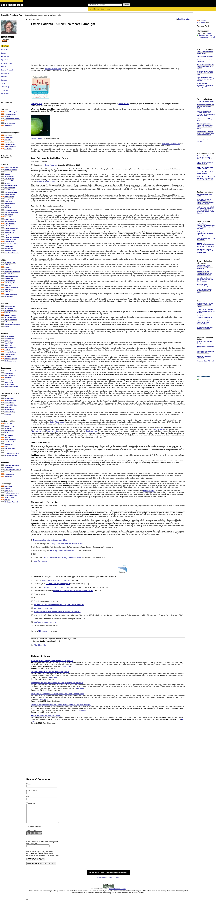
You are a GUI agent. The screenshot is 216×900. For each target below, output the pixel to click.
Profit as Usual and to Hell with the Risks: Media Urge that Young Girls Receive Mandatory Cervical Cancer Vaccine (205, 210)
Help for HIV (8, 269)
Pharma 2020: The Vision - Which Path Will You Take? (73, 591)
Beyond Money (9, 474)
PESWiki (7, 499)
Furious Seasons (10, 347)
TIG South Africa (10, 262)
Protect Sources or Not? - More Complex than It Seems (205, 290)
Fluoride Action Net (10, 185)
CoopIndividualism (10, 405)
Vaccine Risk (8, 308)
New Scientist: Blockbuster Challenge (56, 580)
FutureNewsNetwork (11, 386)
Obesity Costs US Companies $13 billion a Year (67, 544)
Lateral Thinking (9, 412)
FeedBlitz (209, 33)
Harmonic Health (10, 172)
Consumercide (9, 241)
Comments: (30, 803)
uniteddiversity (9, 430)
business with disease (53, 69)
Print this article (184, 19)
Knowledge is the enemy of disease (63, 551)
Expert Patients (148, 491)
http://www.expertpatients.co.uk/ (45, 622)
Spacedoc (7, 341)
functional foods (52, 431)
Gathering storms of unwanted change (203, 285)
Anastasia (7, 414)
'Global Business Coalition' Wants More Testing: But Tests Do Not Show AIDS (206, 178)
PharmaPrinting (158, 429)
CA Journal (8, 148)
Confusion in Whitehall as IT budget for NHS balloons (62, 557)
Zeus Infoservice (9, 176)
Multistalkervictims (10, 455)
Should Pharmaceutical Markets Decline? (46, 716)
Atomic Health (9, 219)
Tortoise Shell (9, 403)
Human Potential (7, 70)
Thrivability (8, 476)
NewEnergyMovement (11, 493)
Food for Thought (7, 63)
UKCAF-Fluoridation (11, 244)
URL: (28, 797)
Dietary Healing (36, 138)
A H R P (7, 349)
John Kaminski (9, 442)
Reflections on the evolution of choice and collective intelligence (204, 273)
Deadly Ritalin (9, 338)
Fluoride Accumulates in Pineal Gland (205, 60)
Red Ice (6, 446)
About (102, 9)
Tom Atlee (7, 139)
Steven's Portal (9, 384)
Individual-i (8, 407)
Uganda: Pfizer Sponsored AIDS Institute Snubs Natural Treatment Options (205, 157)
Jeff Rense (8, 428)
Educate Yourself (10, 371)
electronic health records (171, 144)
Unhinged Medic (9, 354)
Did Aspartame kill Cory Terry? (204, 119)
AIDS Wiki (7, 265)
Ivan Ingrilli (8, 135)
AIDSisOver (8, 292)
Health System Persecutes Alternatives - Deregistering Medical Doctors (57, 683)
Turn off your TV (9, 435)
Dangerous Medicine (11, 212)
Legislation (5, 73)
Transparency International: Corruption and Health (51, 540)
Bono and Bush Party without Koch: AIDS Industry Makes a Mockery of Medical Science (205, 201)
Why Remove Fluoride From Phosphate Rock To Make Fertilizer (205, 251)
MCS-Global (8, 208)
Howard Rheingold (10, 112)
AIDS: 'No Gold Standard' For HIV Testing (205, 167)
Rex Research (9, 373)
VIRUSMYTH (8, 289)
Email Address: (31, 790)
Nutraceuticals (37, 431)
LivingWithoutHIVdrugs (12, 271)
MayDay (7, 183)
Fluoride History (9, 187)
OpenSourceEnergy (10, 495)
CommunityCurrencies (11, 465)
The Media (4, 90)
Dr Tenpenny (8, 322)
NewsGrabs (5, 50)
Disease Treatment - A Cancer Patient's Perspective (50, 672)
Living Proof (8, 296)
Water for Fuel (9, 497)
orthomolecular (123, 104)
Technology (5, 87)
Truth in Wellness (10, 221)
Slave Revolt (8, 467)
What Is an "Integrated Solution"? (204, 356)
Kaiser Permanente (40, 561)
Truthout (7, 437)
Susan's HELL (9, 125)
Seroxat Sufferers (10, 352)
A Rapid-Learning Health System (58, 584)
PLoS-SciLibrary (9, 375)
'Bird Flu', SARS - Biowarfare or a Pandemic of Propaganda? (205, 85)
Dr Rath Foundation (11, 167)
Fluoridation (8, 248)
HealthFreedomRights (11, 237)
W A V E (7, 313)
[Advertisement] (52, 45)
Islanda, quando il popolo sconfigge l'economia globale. (205, 304)
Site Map (5, 46)
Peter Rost (7, 356)
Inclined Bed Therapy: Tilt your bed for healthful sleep (205, 106)
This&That (7, 285)
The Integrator (9, 232)
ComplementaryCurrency (12, 469)
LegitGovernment (10, 439)
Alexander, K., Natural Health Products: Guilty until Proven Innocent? (59, 605)
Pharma (4, 77)
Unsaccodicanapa (10, 114)
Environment (5, 56)
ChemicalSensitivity (11, 192)
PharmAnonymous (10, 358)
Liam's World (8, 217)
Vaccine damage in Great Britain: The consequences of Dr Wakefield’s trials (205, 133)
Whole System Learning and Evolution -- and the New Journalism (205, 279)
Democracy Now (9, 448)
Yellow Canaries (9, 226)
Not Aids (7, 267)
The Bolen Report (10, 250)
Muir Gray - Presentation (43, 608)
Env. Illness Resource (11, 253)
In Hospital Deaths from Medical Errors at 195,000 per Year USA (57, 612)
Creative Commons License (117, 889)
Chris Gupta (8, 137)
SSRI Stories (8, 246)
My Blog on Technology (12, 502)
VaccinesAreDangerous (12, 324)
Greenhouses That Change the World (205, 347)
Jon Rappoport (9, 398)
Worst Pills (8, 345)
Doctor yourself (36, 104)
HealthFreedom (9, 194)
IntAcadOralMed (9, 203)
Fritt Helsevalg (9, 190)
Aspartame (8, 235)
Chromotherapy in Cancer (205, 101)
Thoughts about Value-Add (205, 361)
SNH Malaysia (8, 214)
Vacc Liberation (9, 306)
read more (66, 666)
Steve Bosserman (10, 146)
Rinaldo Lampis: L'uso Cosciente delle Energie (204, 316)
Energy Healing (9, 199)
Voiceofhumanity (10, 400)
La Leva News (9, 121)
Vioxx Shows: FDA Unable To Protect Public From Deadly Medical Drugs (57, 694)
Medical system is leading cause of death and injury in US (52, 661)
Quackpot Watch (10, 181)
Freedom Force (9, 426)
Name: (28, 784)
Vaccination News (10, 317)
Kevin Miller (8, 201)
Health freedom (9, 230)
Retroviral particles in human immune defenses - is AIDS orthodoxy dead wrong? (205, 126)
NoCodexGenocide (10, 210)
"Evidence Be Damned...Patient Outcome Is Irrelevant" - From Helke (205, 244)
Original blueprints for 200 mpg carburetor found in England (205, 66)
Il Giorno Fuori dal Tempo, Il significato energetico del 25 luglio (205, 311)
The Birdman (8, 444)
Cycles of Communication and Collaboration (205, 351)
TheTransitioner (9, 433)
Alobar (6, 205)
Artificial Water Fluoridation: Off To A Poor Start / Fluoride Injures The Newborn (206, 226)
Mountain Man (9, 409)
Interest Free (8, 472)
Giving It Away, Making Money (204, 342)
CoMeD (6, 326)
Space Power (8, 490)
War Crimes (5, 93)
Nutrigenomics (91, 431)
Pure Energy (8, 486)
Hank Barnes (8, 278)
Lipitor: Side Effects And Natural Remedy (205, 52)
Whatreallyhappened (11, 424)
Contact (108, 9)
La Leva (7, 116)
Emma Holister (9, 142)
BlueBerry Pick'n (9, 223)
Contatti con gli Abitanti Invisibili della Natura (204, 327)
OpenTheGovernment (11, 453)
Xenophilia (8, 377)
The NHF (7, 174)
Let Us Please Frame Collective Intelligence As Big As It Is (205, 267)
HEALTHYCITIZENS (10, 239)
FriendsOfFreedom (10, 169)
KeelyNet (7, 488)
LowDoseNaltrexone (11, 276)
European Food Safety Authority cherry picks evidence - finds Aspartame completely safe (206, 113)
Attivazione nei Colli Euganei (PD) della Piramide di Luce (203, 322)
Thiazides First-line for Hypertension (56, 587)
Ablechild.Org (9, 178)
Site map (96, 9)
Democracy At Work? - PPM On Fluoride (206, 238)
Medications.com (10, 361)
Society (3, 83)
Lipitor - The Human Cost (205, 56)
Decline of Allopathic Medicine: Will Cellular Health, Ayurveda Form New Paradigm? (61, 705)
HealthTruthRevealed (11, 228)
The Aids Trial (9, 274)
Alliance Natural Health (12, 118)
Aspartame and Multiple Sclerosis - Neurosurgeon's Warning (205, 79)
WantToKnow (8, 382)
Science (4, 80)
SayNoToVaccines (10, 315)
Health (3, 67)
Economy (4, 53)
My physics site (9, 123)
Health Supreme (7, 37)
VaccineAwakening (10, 319)
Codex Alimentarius (57, 422)
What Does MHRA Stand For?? (204, 195)
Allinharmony (8, 451)
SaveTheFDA (8, 343)
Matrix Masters (9, 196)
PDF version (42, 631)
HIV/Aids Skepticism (11, 287)
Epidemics (4, 60)
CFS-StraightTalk (10, 283)
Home (91, 9)
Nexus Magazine (9, 380)
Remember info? (35, 827)
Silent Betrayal (9, 336)
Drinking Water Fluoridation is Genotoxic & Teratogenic (205, 233)
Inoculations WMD (10, 310)
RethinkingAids (9, 280)
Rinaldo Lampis (9, 144)
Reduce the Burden (10, 294)
